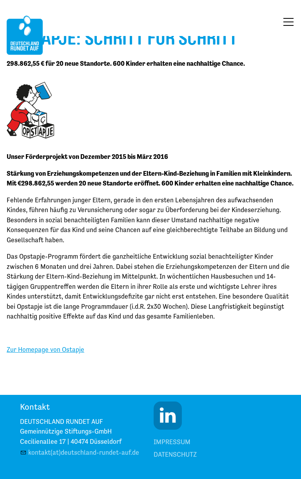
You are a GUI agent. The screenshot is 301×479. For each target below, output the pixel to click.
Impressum (172, 442)
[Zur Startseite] (25, 35)
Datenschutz (175, 454)
